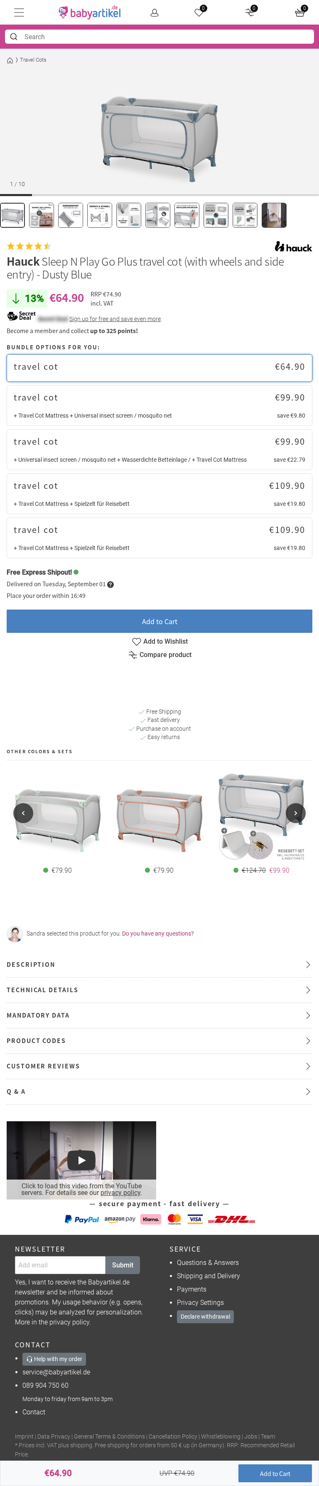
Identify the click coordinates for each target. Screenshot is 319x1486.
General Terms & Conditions (109, 1436)
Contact (33, 1412)
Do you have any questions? (158, 933)
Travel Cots (33, 60)
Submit (122, 1265)
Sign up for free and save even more (115, 319)
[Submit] (15, 36)
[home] (90, 12)
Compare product (165, 655)
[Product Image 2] (41, 215)
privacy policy (120, 1193)
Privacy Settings (200, 1303)
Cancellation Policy (173, 1436)
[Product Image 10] (274, 215)
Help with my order (57, 1359)
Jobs (250, 1436)
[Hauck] (293, 246)
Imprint (24, 1436)
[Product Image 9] (245, 215)
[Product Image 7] (186, 215)
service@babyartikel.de (56, 1372)
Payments (191, 1289)
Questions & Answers (208, 1263)
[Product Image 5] (128, 215)
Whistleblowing (220, 1436)
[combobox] (159, 37)
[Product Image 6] (157, 215)
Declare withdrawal (205, 1316)
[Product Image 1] (12, 215)
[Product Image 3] (70, 215)
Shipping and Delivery (208, 1276)
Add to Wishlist (165, 641)
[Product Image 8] (216, 215)
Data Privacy (53, 1436)
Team (268, 1436)
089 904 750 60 (45, 1385)
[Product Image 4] (99, 215)
